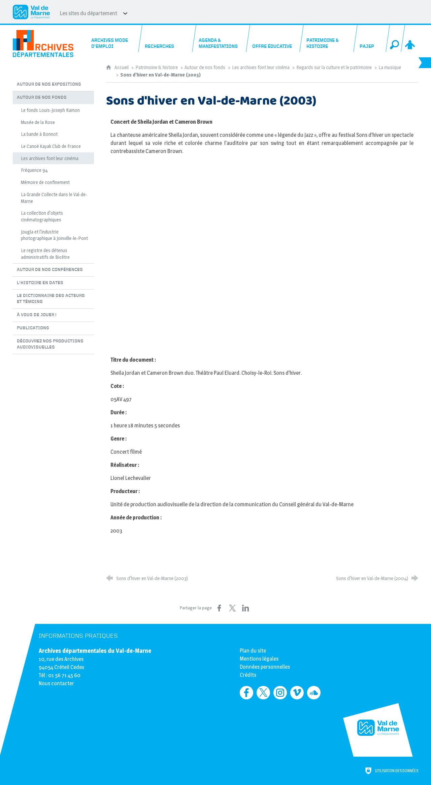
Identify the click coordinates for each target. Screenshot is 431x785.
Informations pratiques (78, 635)
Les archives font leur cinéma (261, 67)
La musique (389, 67)
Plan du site (253, 650)
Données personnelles (265, 667)
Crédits (248, 675)
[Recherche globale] (395, 38)
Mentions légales (259, 659)
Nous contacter (56, 683)
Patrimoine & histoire (156, 67)
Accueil (122, 67)
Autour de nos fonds (205, 67)
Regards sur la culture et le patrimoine (334, 67)
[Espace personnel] (410, 38)
